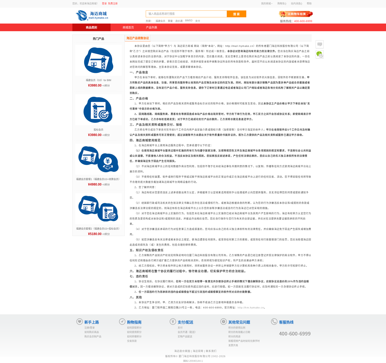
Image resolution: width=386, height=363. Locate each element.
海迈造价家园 (182, 351)
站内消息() (296, 3)
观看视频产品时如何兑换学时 (244, 341)
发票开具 (233, 345)
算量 (170, 21)
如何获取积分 (134, 327)
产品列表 (151, 27)
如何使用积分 (134, 332)
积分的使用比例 (236, 327)
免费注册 (113, 3)
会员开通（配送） (187, 332)
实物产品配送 (185, 336)
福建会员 (160, 21)
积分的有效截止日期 (239, 332)
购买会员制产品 (92, 336)
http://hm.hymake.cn (251, 307)
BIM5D (189, 20)
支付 (197, 21)
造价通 (179, 21)
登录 (104, 3)
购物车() (281, 3)
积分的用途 (234, 336)
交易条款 (132, 341)
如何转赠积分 (134, 336)
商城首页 (128, 27)
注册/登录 (89, 327)
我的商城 (266, 3)
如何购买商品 (91, 332)
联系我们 (211, 351)
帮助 (309, 3)
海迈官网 (198, 351)
